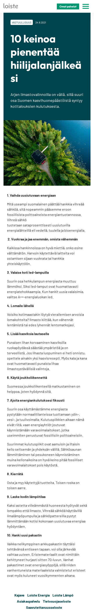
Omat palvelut (68, 6)
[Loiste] (10, 6)
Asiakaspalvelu (28, 601)
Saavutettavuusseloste (44, 607)
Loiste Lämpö (62, 595)
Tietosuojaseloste (57, 601)
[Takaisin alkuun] (88, 601)
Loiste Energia (38, 595)
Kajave (19, 595)
